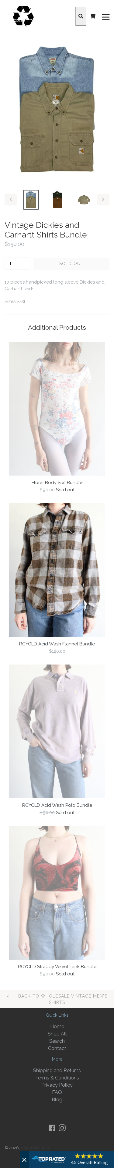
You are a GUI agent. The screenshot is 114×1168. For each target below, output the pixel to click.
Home (57, 1026)
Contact (57, 1048)
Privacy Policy (57, 1085)
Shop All (57, 1034)
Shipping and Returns (57, 1070)
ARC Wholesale (35, 1148)
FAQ (57, 1092)
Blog (57, 1099)
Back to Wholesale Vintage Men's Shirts (62, 999)
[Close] (24, 1159)
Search (57, 1041)
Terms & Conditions (57, 1078)
